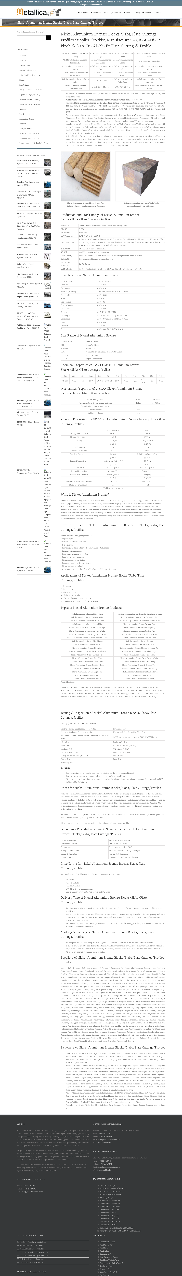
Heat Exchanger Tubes (108, 1257)
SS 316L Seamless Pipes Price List (30, 1259)
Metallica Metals (104, 1142)
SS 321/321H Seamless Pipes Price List (32, 1252)
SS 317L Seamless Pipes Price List (30, 1262)
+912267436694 (105, 1133)
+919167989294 (29, 1189)
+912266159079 (105, 1161)
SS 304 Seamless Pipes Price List (30, 1245)
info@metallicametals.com (33, 1192)
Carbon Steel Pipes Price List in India (31, 1242)
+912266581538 (28, 1186)
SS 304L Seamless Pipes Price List (30, 1249)
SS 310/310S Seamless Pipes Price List (32, 1256)
